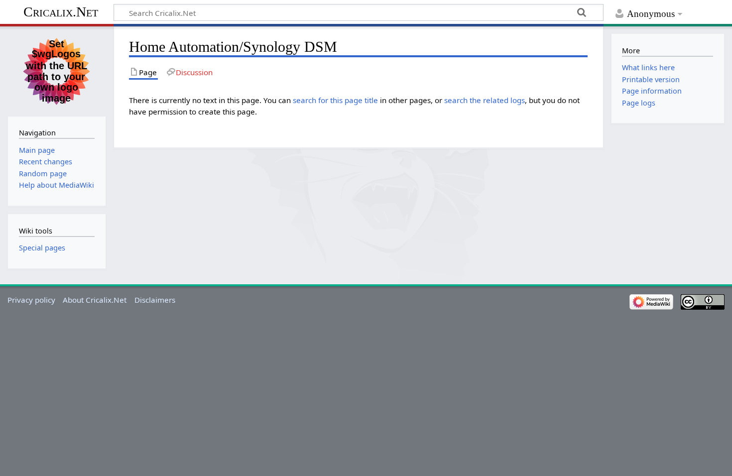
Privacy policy (31, 300)
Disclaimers (154, 300)
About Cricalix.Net (94, 300)
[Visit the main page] (56, 70)
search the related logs (484, 100)
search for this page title (335, 100)
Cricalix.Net (60, 11)
